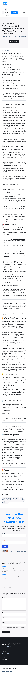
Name (3, 612)
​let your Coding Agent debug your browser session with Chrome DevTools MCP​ (14, 240)
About (3, 671)
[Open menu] (3, 12)
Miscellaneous (4, 657)
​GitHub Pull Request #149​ (19, 274)
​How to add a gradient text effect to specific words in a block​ (15, 199)
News (3, 649)
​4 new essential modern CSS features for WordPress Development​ (15, 195)
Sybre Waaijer (6, 501)
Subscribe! (5, 546)
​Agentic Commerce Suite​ (9, 426)
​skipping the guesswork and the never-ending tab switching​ (14, 307)
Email (3, 617)
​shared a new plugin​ (19, 162)
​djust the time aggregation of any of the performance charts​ (13, 381)
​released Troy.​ (12, 208)
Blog (11, 671)
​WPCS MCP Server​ (19, 251)
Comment (4, 597)
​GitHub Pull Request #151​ (17, 276)
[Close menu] (6, 9)
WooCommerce (14, 501)
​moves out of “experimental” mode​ (14, 121)
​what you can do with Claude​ (18, 228)
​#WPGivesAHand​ (19, 321)
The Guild (22, 12)
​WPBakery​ (10, 348)
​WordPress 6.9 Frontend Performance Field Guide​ (14, 87)
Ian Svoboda (15, 498)
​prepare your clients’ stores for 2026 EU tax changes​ (14, 419)
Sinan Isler (22, 499)
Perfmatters (9, 499)
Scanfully (16, 499)
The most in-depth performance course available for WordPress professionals (14, 643)
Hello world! (4, 659)
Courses (3, 641)
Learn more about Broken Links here (11, 463)
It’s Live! (4, 651)
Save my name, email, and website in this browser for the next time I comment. (14, 628)
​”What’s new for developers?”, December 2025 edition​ (12, 153)
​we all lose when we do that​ (16, 484)
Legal (7, 671)
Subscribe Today (14, 41)
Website (3, 622)
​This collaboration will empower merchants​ (14, 407)
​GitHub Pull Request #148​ (19, 271)
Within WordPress (13, 669)
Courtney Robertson (7, 498)
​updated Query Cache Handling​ (14, 94)
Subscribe (14, 12)
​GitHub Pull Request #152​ (14, 278)
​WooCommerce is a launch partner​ (14, 431)
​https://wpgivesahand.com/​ (15, 371)
